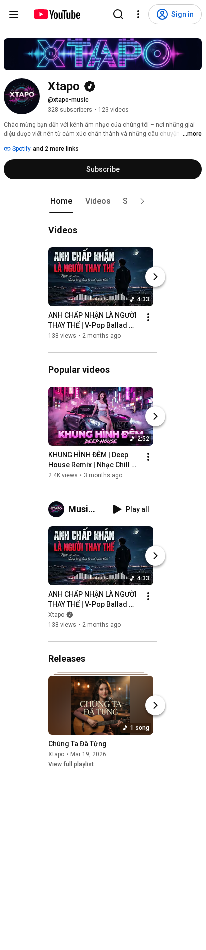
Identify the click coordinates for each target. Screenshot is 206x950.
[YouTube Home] (57, 14)
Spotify (21, 148)
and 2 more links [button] (56, 148)
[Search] (118, 14)
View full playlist (71, 764)
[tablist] (103, 201)
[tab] (62, 201)
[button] (142, 201)
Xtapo (56, 614)
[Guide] (14, 14)
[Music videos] (58, 509)
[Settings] (138, 14)
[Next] (156, 277)
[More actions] (148, 317)
